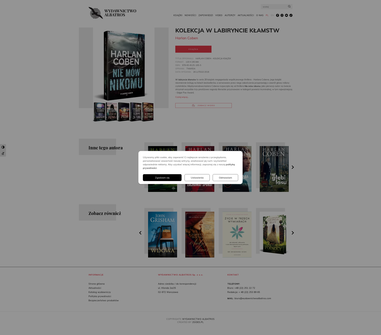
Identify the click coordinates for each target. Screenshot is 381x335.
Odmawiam (225, 177)
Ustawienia (197, 177)
